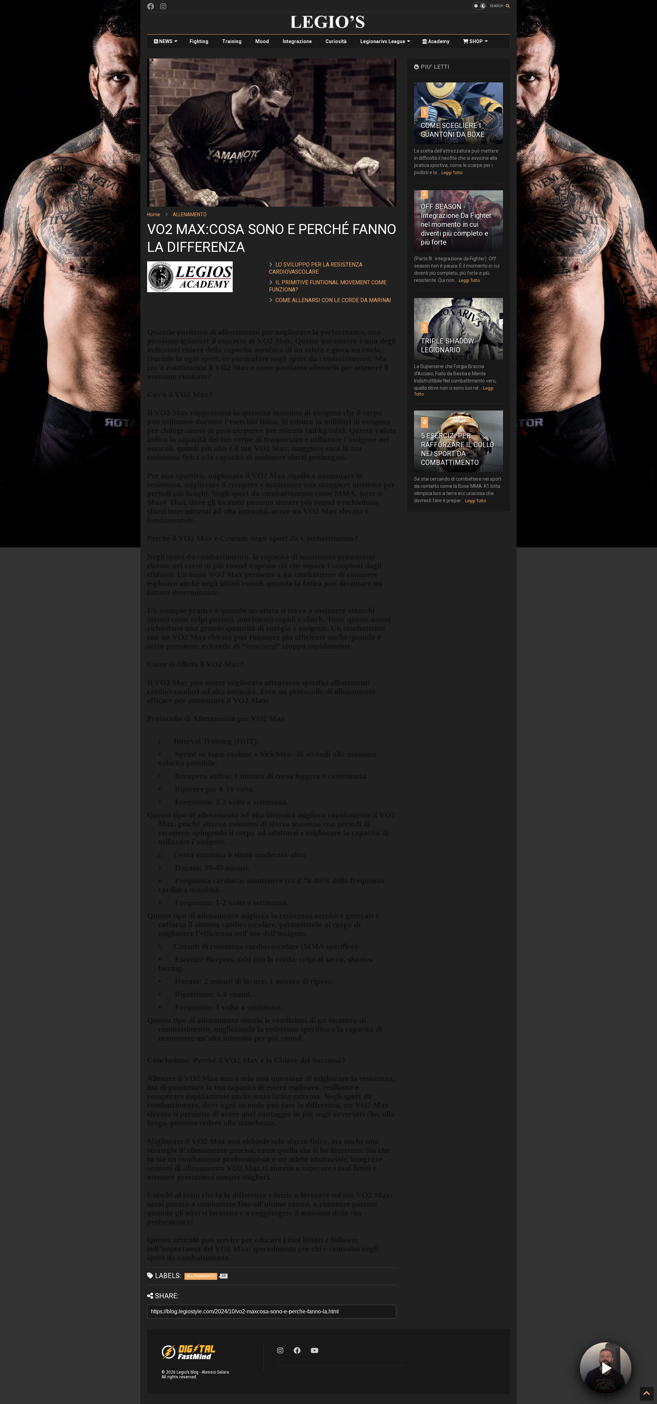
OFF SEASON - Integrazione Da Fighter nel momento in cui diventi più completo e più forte (456, 224)
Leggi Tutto (451, 172)
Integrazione (297, 41)
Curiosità (336, 41)
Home (153, 214)
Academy (438, 41)
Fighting (199, 41)
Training (232, 41)
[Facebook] (150, 7)
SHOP (475, 41)
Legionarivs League (382, 41)
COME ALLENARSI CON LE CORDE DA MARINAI (333, 300)
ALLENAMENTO (190, 214)
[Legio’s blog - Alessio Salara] (328, 26)
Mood (262, 41)
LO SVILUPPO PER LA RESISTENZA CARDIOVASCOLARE (315, 268)
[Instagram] (163, 7)
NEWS (165, 41)
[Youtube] (315, 1351)
